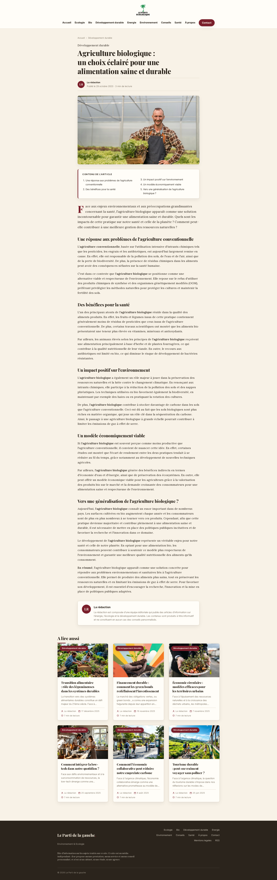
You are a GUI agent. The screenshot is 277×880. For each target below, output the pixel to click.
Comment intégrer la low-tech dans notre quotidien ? (80, 766)
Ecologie (80, 22)
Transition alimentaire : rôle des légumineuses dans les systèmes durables (80, 686)
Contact (206, 22)
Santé (178, 22)
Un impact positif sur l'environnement (163, 179)
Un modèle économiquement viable (162, 184)
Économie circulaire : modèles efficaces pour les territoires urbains (189, 686)
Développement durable (110, 22)
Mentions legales (202, 840)
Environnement (149, 22)
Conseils (166, 22)
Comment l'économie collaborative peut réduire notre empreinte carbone (135, 768)
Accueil (66, 22)
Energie (131, 22)
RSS (217, 840)
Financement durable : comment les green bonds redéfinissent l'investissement (138, 686)
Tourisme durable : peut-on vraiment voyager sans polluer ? (188, 768)
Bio (90, 22)
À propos (190, 22)
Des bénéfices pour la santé (100, 189)
